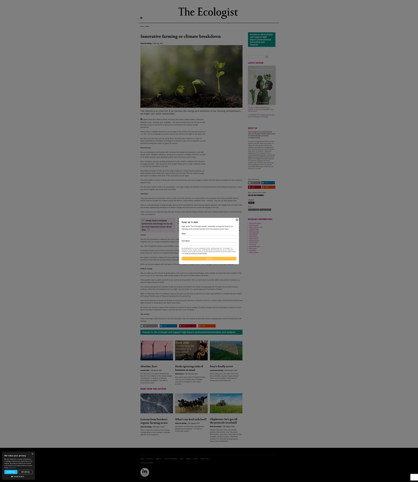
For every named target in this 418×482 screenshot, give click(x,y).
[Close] (237, 219)
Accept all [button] (11, 472)
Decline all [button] (25, 472)
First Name (186, 241)
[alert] (18, 466)
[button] (18, 476)
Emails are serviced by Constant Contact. (196, 253)
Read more (12, 468)
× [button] (32, 454)
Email (184, 233)
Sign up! (209, 258)
